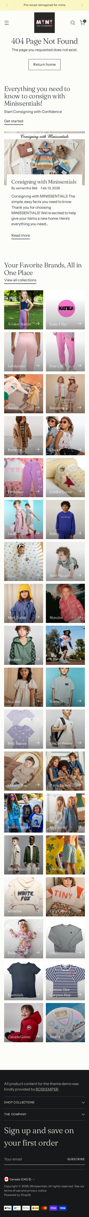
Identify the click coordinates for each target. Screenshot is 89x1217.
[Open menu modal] (6, 22)
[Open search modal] (72, 22)
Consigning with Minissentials (43, 181)
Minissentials (38, 1186)
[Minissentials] (44, 22)
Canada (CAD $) (20, 1179)
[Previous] (7, 5)
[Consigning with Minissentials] (44, 158)
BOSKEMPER (47, 1089)
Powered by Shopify (17, 1195)
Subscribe (76, 1159)
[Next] (82, 5)
